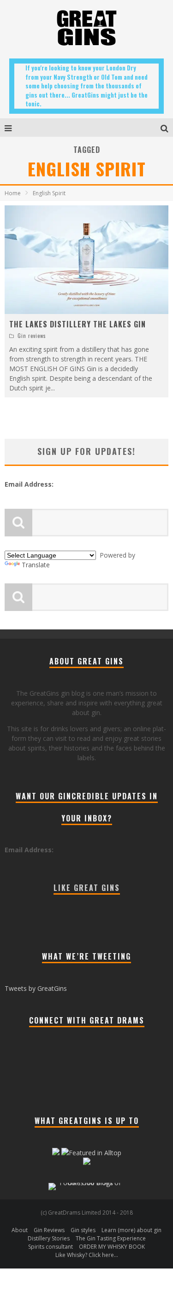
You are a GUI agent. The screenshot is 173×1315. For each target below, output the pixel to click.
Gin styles (83, 1230)
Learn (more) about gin (131, 1230)
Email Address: (29, 484)
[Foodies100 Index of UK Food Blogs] (86, 1182)
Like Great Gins (87, 887)
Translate (36, 564)
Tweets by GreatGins (36, 988)
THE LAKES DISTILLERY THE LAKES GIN (77, 324)
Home (13, 193)
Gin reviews (32, 335)
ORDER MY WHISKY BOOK (112, 1247)
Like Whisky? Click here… (86, 1255)
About (20, 1230)
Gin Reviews (49, 1230)
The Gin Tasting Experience (111, 1238)
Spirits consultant (50, 1247)
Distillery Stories (49, 1238)
